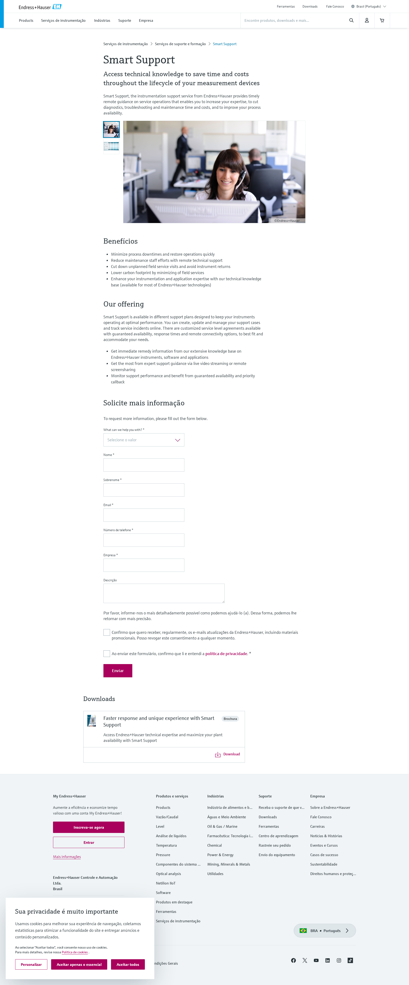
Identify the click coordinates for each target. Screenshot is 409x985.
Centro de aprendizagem (278, 835)
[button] (88, 827)
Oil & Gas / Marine (222, 826)
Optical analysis (168, 873)
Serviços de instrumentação (125, 43)
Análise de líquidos (171, 835)
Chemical (214, 845)
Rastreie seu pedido (275, 845)
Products (163, 807)
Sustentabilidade (323, 864)
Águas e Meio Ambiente (226, 816)
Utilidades (215, 873)
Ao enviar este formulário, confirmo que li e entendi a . (181, 653)
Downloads (310, 6)
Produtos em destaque (174, 902)
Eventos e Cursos (324, 845)
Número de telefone (118, 530)
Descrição (110, 580)
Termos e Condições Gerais (156, 963)
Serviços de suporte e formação (180, 43)
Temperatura (166, 845)
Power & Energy (220, 854)
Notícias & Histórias (326, 835)
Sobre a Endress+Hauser (330, 807)
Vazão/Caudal (167, 816)
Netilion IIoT (166, 883)
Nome (108, 455)
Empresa (110, 555)
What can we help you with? (123, 430)
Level (160, 826)
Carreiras (317, 826)
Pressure (163, 854)
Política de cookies (75, 952)
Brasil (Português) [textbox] (368, 6)
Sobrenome (112, 480)
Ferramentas (286, 6)
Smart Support (224, 43)
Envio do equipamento (277, 854)
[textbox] (140, 440)
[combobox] (371, 6)
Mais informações (67, 856)
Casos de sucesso (324, 854)
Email (108, 505)
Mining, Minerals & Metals (228, 864)
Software (163, 892)
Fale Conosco (335, 6)
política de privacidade (226, 653)
